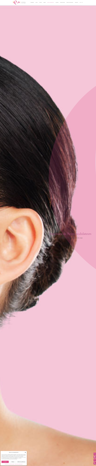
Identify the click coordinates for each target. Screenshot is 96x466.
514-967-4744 (94, 463)
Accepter (5, 461)
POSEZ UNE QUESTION (94, 460)
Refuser (13, 461)
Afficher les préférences (21, 461)
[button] (25, 452)
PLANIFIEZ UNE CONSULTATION (94, 457)
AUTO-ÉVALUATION (94, 454)
